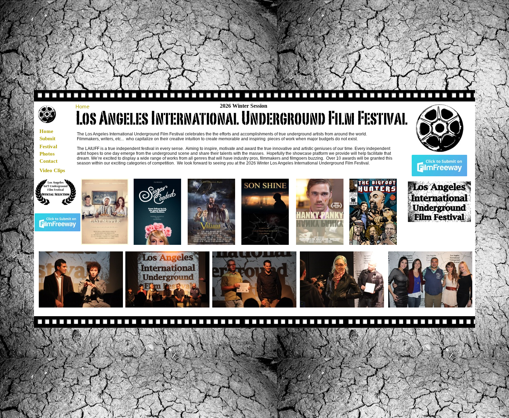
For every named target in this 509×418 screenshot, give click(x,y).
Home (46, 131)
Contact (48, 161)
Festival (48, 146)
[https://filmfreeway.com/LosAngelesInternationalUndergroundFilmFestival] (57, 229)
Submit (47, 138)
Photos (47, 154)
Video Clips (52, 170)
